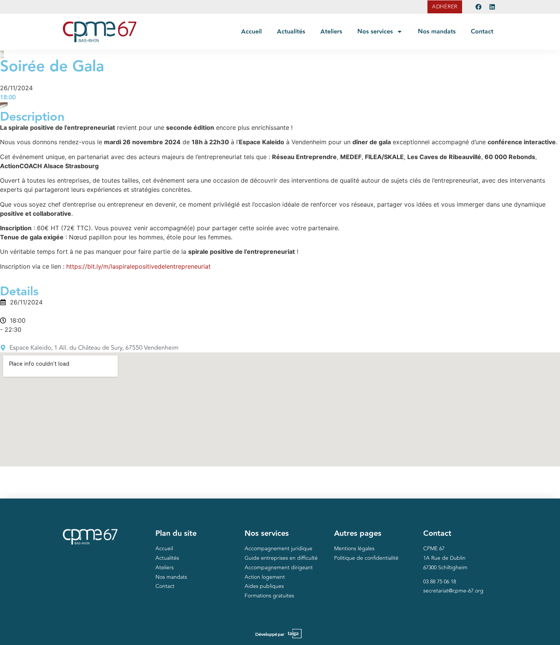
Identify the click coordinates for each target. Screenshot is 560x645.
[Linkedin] (492, 7)
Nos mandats (437, 32)
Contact (482, 32)
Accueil (251, 32)
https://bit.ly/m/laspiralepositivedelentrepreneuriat (138, 266)
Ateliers (331, 32)
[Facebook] (478, 7)
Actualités (291, 32)
